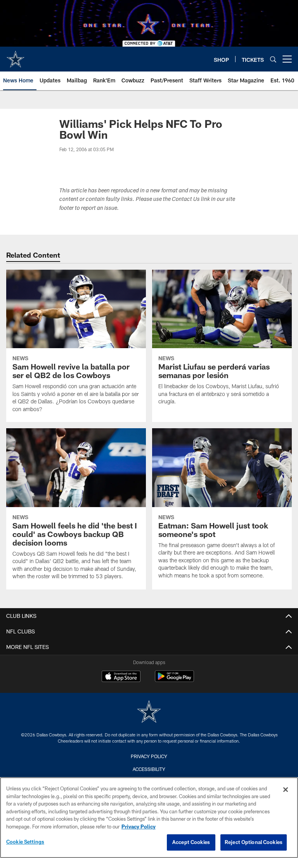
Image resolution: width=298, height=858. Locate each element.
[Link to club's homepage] (15, 56)
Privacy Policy (149, 756)
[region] (149, 817)
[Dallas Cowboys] (149, 712)
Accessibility (149, 769)
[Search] (273, 59)
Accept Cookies (191, 842)
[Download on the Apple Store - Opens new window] (121, 677)
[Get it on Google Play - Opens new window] (174, 680)
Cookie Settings (25, 842)
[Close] (285, 789)
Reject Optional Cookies (253, 842)
